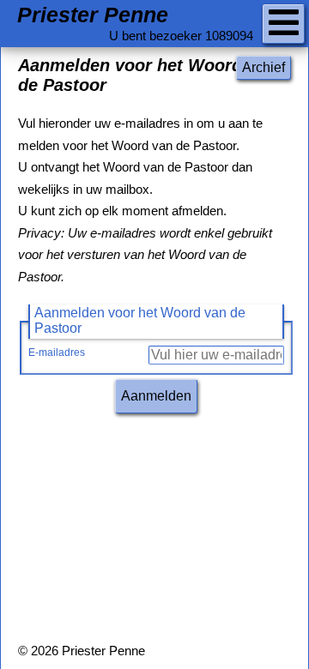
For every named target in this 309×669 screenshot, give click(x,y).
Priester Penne (92, 15)
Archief (263, 67)
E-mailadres (56, 353)
